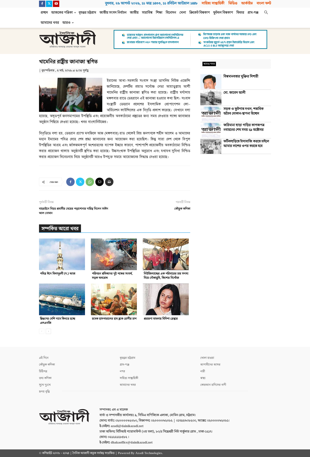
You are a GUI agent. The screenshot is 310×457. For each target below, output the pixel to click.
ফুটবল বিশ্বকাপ (223, 12)
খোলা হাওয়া (207, 358)
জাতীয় (134, 12)
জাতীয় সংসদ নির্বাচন (113, 12)
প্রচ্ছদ (44, 12)
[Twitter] (49, 4)
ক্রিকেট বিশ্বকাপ (199, 12)
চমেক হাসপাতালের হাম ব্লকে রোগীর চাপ (114, 318)
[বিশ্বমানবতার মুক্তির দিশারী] (210, 81)
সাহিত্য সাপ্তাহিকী (213, 3)
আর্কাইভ (247, 3)
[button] (266, 13)
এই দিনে (44, 358)
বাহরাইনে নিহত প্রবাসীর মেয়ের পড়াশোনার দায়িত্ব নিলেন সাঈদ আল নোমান (73, 210)
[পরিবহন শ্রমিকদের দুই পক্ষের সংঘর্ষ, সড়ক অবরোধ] (114, 254)
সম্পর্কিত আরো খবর (60, 228)
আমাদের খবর (50, 22)
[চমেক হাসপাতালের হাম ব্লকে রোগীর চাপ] (114, 299)
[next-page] (48, 331)
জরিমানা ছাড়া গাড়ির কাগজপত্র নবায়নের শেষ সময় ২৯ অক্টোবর (244, 127)
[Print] (109, 182)
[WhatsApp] (90, 182)
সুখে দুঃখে (45, 385)
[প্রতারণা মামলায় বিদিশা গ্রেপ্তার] (166, 299)
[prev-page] (41, 331)
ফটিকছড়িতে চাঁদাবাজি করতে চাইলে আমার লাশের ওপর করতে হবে (246, 144)
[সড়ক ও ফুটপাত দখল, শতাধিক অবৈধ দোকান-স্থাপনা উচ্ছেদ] (210, 114)
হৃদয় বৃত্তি (44, 391)
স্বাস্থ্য (202, 378)
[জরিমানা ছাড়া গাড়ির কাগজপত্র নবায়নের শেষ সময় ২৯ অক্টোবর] (210, 130)
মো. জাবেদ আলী (234, 92)
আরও (66, 22)
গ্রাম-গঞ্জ (253, 12)
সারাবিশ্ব (147, 12)
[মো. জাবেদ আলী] (210, 97)
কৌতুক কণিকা (182, 208)
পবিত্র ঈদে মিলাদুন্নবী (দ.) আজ (57, 273)
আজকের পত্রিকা (62, 12)
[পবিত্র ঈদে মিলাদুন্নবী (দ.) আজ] (62, 254)
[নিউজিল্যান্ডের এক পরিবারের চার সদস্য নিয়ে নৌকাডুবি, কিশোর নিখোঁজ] (166, 254)
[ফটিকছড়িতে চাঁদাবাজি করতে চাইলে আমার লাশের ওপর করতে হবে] (210, 146)
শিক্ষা (159, 12)
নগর (122, 371)
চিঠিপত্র (43, 371)
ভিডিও (232, 3)
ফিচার (240, 12)
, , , (151, 3)
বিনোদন (171, 12)
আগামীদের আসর (210, 364)
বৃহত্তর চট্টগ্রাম (87, 12)
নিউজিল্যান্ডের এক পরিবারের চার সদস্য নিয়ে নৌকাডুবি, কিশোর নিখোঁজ (166, 275)
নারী (202, 371)
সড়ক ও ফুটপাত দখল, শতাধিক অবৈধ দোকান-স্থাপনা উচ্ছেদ (244, 111)
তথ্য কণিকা (45, 378)
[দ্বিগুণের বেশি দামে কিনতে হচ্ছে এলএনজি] (62, 299)
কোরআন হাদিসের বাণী (213, 385)
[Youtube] (56, 4)
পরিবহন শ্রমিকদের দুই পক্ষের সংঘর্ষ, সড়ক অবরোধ (112, 275)
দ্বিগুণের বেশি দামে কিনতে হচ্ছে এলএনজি (57, 320)
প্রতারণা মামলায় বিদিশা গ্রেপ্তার (161, 318)
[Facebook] (42, 4)
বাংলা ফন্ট (264, 3)
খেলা (182, 12)
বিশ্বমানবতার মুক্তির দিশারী (241, 76)
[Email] (99, 182)
